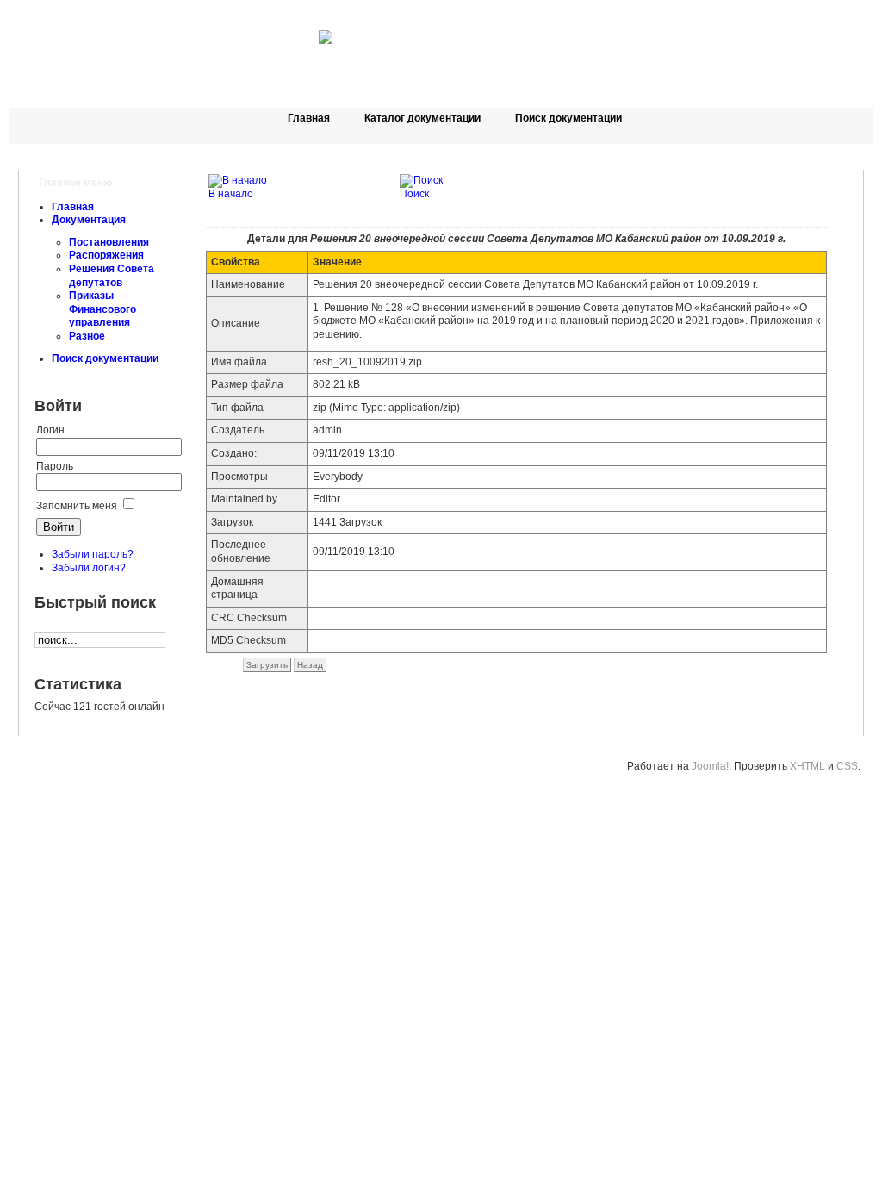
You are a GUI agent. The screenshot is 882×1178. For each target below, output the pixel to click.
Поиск (414, 194)
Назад (310, 665)
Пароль (54, 466)
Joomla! (710, 766)
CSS (847, 766)
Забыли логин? (89, 568)
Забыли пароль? (93, 554)
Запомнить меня (76, 506)
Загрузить (267, 665)
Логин (50, 430)
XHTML (807, 766)
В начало (230, 194)
